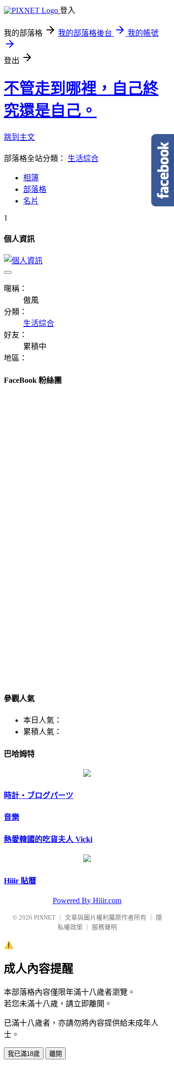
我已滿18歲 (24, 1053)
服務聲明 (104, 927)
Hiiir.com (107, 900)
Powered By (73, 900)
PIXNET (45, 917)
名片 (31, 201)
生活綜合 (83, 158)
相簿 (31, 178)
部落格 (34, 189)
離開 (55, 1053)
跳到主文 (19, 137)
